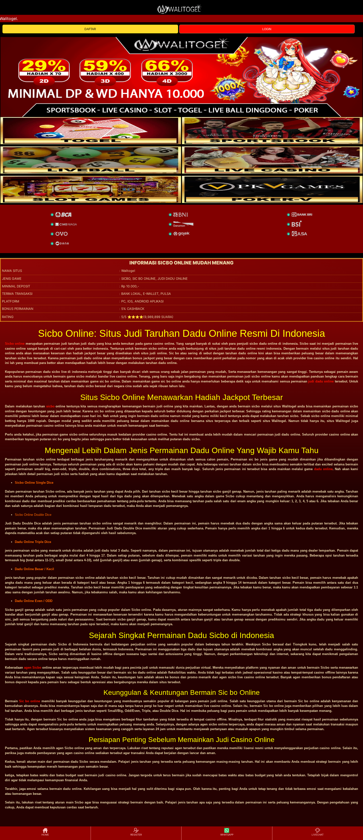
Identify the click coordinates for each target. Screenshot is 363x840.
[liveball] (272, 189)
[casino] (272, 160)
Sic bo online (29, 701)
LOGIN (266, 29)
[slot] (272, 130)
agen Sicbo (32, 667)
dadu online (323, 469)
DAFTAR (90, 29)
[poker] (90, 189)
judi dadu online (321, 381)
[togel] (90, 130)
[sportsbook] (90, 160)
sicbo (50, 406)
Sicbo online (14, 343)
